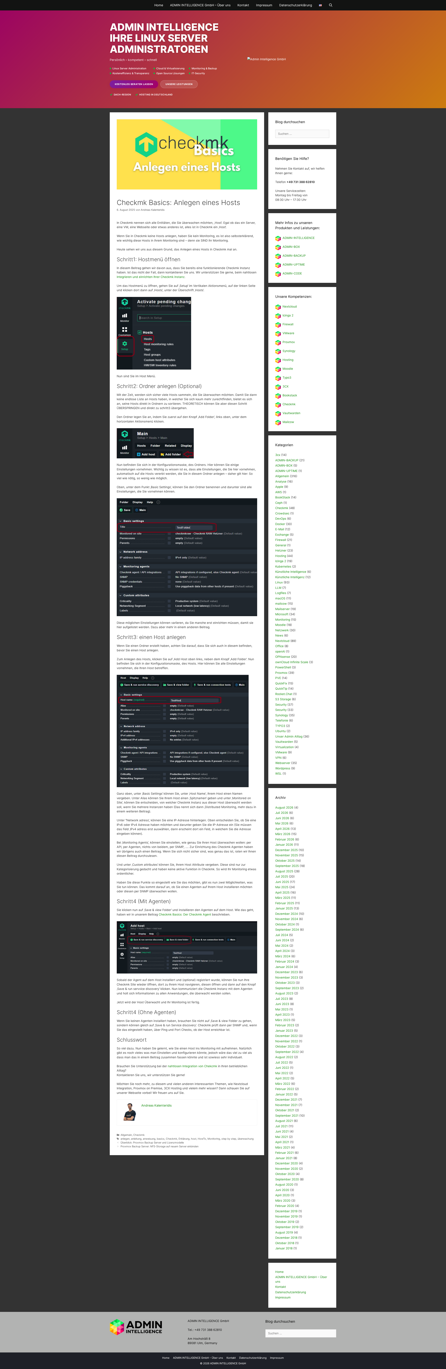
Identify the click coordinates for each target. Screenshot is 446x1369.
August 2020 (284, 1184)
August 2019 (284, 1232)
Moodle (288, 368)
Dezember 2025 (286, 850)
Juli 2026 (281, 813)
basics (160, 1138)
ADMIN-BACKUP (294, 255)
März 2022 (282, 1083)
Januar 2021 (284, 1158)
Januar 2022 (284, 1094)
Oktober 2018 (284, 1243)
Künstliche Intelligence (290, 571)
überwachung (246, 1138)
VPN (278, 757)
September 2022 (287, 1052)
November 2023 (286, 977)
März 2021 (282, 1147)
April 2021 (282, 1142)
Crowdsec (282, 513)
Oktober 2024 (285, 924)
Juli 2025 (281, 876)
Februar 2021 (284, 1152)
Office (279, 646)
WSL (278, 773)
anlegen (125, 1138)
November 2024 (286, 919)
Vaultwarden (291, 413)
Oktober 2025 (285, 860)
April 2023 (282, 1014)
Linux (279, 582)
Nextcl (287, 306)
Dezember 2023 (286, 972)
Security (281, 704)
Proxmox (289, 342)
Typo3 (287, 377)
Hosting (288, 360)
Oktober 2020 (285, 1174)
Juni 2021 (282, 1131)
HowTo (202, 1138)
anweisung (149, 1138)
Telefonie (281, 720)
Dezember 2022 (286, 1036)
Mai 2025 (281, 887)
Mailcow (288, 422)
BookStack (282, 497)
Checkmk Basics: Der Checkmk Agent (185, 914)
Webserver (282, 763)
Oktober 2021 (284, 1110)
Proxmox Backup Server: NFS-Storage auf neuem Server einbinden (159, 1146)
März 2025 (282, 897)
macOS (280, 598)
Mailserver (282, 609)
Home (158, 5)
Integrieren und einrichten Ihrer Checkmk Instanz (150, 277)
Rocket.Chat (283, 694)
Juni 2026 (282, 818)
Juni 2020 (282, 1190)
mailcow (281, 603)
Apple (279, 486)
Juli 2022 (281, 1062)
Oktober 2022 (285, 1046)
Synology (289, 351)
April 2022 (282, 1078)
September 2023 (287, 988)
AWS (278, 492)
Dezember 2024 (286, 914)
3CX (286, 386)
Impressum (264, 5)
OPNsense (282, 656)
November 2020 (286, 1168)
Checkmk (139, 1134)
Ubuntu (280, 731)
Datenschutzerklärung (295, 5)
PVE (278, 678)
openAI (280, 651)
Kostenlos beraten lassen (134, 84)
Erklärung (184, 1138)
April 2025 (282, 892)
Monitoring (213, 1138)
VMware (288, 333)
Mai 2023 (282, 1009)
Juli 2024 (281, 935)
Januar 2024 (284, 967)
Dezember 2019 (286, 1211)
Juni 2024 (282, 940)
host (193, 1138)
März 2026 (282, 834)
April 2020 (282, 1195)
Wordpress (282, 768)
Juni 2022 (282, 1067)
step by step (228, 1138)
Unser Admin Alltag (288, 736)
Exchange (282, 534)
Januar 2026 (284, 844)
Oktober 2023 (285, 982)
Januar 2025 (284, 908)
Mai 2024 (282, 945)
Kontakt (243, 5)
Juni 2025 (282, 882)
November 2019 (286, 1216)
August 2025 (284, 871)
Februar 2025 (284, 903)
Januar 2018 (284, 1248)
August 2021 (284, 1121)
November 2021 (286, 1105)
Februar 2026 (284, 839)
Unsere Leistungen (179, 84)
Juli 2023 (281, 998)
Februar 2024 (284, 961)
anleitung (136, 1138)
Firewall (288, 324)
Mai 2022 (281, 1073)
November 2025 (286, 855)
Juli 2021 (281, 1126)
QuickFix (281, 683)
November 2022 (286, 1041)
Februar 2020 (284, 1206)
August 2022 (284, 1057)
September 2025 (287, 866)
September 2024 (287, 929)
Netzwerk (282, 630)
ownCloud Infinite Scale (291, 662)
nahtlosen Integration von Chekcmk (193, 1066)
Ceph (279, 503)
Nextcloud (282, 641)
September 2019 (287, 1227)
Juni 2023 (282, 1004)
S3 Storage (283, 699)
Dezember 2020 (286, 1163)
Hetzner (280, 550)
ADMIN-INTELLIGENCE (299, 238)
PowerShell (283, 667)
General (280, 545)
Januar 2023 (284, 1030)
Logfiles (280, 593)
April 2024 (282, 951)
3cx (277, 455)
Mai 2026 (282, 823)
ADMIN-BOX (291, 247)
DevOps (280, 518)
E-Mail (279, 529)
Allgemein (126, 1134)
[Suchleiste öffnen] (330, 5)
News (279, 635)
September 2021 (286, 1115)
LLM (278, 588)
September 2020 (287, 1179)
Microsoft (281, 614)
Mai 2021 (281, 1137)
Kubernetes (283, 566)
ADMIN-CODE (292, 273)
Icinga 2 (288, 315)
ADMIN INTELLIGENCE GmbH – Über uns (200, 5)
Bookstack (290, 395)
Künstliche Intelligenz (290, 577)
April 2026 (282, 829)
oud (294, 306)
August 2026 (284, 807)
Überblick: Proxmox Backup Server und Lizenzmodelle (152, 1142)
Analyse (280, 481)
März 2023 (282, 1020)
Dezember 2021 (286, 1099)
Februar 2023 (284, 1025)
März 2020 (282, 1200)
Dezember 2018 (286, 1237)
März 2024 (282, 956)
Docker (280, 524)
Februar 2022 (284, 1089)
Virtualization (284, 747)
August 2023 (284, 993)
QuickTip (281, 688)
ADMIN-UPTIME (294, 264)
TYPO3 (280, 726)
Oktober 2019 (284, 1222)
